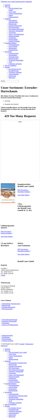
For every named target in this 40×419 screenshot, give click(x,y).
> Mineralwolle (5, 305)
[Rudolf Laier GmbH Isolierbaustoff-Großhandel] (16, 1)
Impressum (4, 346)
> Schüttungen (5, 337)
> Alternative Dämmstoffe (9, 321)
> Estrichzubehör (6, 339)
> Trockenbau (5, 323)
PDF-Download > (6, 231)
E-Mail (3, 275)
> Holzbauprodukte (7, 335)
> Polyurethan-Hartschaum (9, 319)
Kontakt (21, 344)
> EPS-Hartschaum (7, 309)
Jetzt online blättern (23, 195)
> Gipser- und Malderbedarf (9, 325)
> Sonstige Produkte (7, 340)
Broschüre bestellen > (24, 192)
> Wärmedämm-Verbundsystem (10, 304)
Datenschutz (29, 344)
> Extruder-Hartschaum (8, 307)
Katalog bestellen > (7, 233)
